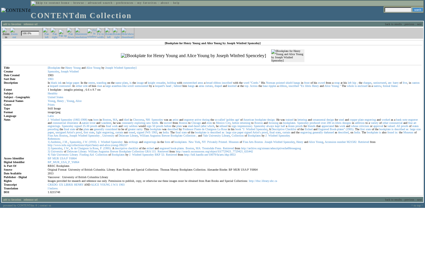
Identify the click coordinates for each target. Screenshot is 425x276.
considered (111, 129)
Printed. (223, 141)
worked (386, 119)
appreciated (327, 126)
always (270, 126)
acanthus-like (119, 85)
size (418, 129)
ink (60, 82)
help (176, 2)
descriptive (121, 148)
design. (271, 119)
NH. (148, 119)
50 (153, 126)
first (362, 129)
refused (223, 126)
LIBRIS (68, 184)
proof (79, 132)
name (118, 82)
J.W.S (114, 184)
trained (289, 119)
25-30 (86, 126)
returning (245, 122)
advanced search (100, 2)
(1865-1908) (80, 119)
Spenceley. (284, 135)
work (115, 126)
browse (78, 2)
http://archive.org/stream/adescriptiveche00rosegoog (271, 148)
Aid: (92, 154)
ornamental (319, 119)
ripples (272, 85)
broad (209, 82)
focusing (273, 122)
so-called (220, 119)
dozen (291, 126)
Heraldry (53, 93)
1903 (154, 132)
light (98, 132)
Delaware (124, 135)
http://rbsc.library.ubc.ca (263, 180)
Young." (336, 85)
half (283, 126)
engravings (150, 141)
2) (49, 148)
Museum (408, 132)
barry (396, 82)
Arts (55, 135)
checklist (133, 148)
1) (49, 141)
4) (49, 154)
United (52, 97)
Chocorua (138, 119)
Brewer (166, 135)
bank (399, 119)
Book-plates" (337, 129)
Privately (212, 141)
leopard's (160, 85)
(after (203, 126)
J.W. (85, 141)
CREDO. (53, 184)
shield (289, 82)
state (72, 129)
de (203, 129)
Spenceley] (130, 67)
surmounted (141, 85)
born (96, 119)
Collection (189, 135)
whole (350, 85)
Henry (68, 67)
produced (315, 122)
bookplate (260, 119)
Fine (50, 135)
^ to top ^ (417, 205)
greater (132, 129)
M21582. (352, 141)
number (341, 141)
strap (337, 82)
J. (49, 119)
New (191, 141)
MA (115, 119)
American (248, 119)
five (405, 82)
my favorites (147, 2)
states (415, 126)
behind (178, 85)
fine (410, 122)
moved (168, 122)
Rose (224, 129)
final (108, 126)
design (330, 119)
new (148, 122)
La (218, 129)
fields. (155, 122)
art (414, 122)
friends (311, 126)
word (246, 82)
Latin (51, 116)
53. (163, 154)
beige (69, 82)
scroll (131, 85)
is (131, 82)
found (390, 132)
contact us (45, 205)
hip (354, 82)
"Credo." (255, 82)
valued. (391, 126)
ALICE (95, 184)
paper (51, 132)
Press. (218, 148)
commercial (59, 122)
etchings (133, 141)
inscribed (227, 82)
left (350, 82)
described (172, 129)
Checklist (290, 129)
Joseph (109, 67)
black (54, 82)
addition (360, 122)
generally (99, 129)
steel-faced (194, 126)
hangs (296, 82)
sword (321, 82)
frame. (394, 85)
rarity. (139, 129)
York (197, 141)
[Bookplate (54, 67)
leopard (54, 85)
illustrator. (73, 122)
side (85, 85)
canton (416, 82)
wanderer (106, 122)
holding (171, 82)
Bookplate (176, 135)
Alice (89, 67)
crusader (160, 82)
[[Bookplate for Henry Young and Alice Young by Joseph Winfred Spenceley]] (193, 55)
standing (101, 82)
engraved (165, 148)
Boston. (259, 141)
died (126, 119)
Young (77, 67)
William (144, 135)
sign (149, 126)
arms (200, 82)
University (108, 135)
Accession (330, 141)
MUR (55, 158)
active (198, 119)
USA (62, 158)
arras (201, 85)
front (307, 82)
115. (154, 151)
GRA (148, 151)
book (238, 129)
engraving (370, 119)
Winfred (118, 67)
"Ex (302, 85)
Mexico (220, 122)
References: (54, 138)
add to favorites (12, 24)
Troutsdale (208, 148)
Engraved (323, 129)
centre (91, 82)
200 (329, 122)
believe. (53, 188)
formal (386, 85)
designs (346, 122)
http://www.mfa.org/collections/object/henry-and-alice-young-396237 (88, 145)
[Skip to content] (45, 2)
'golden (230, 119)
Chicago (196, 122)
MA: (198, 148)
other (385, 122)
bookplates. (289, 122)
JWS (148, 132)
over (323, 122)
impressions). (245, 126)
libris (308, 85)
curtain (209, 85)
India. (166, 132)
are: (390, 82)
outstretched (190, 82)
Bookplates (254, 135)
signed (78, 126)
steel (341, 119)
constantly (128, 122)
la (91, 148)
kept (277, 126)
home (65, 2)
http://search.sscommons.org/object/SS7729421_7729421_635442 (214, 151)
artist (175, 119)
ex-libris (336, 122)
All (398, 126)
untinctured (379, 82)
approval (378, 126)
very (125, 126)
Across (254, 85)
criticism (364, 126)
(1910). (93, 141)
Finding (84, 154)
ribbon (217, 82)
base (265, 85)
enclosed (362, 85)
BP (49, 158)
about (165, 2)
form (167, 141)
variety (374, 122)
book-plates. (178, 148)
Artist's (70, 132)
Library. (82, 151)
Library (134, 135)
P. (101, 148)
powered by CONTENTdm (20, 205)
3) (49, 151)
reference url (31, 24)
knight (151, 82)
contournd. (65, 85)
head (168, 85)
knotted (232, 85)
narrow (377, 85)
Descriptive (277, 129)
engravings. (54, 126)
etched (150, 148)
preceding (53, 129)
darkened (329, 132)
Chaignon (211, 129)
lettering (302, 119)
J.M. (65, 141)
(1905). (350, 129)
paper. (76, 82)
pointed (280, 82)
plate (125, 82)
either (79, 85)
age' (237, 119)
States (59, 97)
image (140, 82)
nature (85, 122)
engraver (189, 119)
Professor (188, 129)
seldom (133, 126)
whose (354, 126)
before (235, 122)
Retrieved (363, 141)
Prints (51, 104)
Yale (205, 135)
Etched (309, 129)
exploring (139, 122)
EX (61, 184)
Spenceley (53, 71)
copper (353, 119)
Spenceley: (117, 141)
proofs (93, 126)
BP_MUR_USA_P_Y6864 (63, 162)
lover (92, 122)
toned (132, 132)
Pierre (197, 129)
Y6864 (73, 158)
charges (367, 82)
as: (407, 129)
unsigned (61, 132)
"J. (243, 129)
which (210, 126)
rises (99, 85)
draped (218, 85)
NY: (204, 141)
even (209, 122)
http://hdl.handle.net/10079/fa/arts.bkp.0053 (210, 154)
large (108, 85)
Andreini (56, 141)
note (404, 119)
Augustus (155, 135)
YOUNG (105, 184)
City (228, 122)
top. (247, 85)
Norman (270, 82)
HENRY (79, 184)
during (206, 119)
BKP (157, 154)
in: (396, 132)
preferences (124, 2)
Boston (107, 119)
